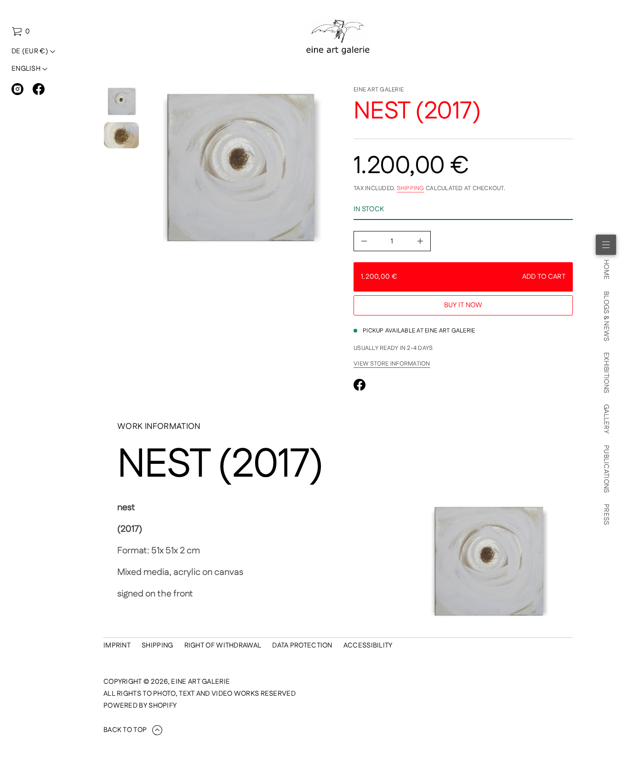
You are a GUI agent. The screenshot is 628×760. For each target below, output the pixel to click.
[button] (20, 32)
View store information (392, 364)
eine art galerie (379, 89)
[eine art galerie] (338, 37)
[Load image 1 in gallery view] (121, 101)
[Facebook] (38, 89)
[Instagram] (17, 89)
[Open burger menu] (606, 245)
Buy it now (463, 305)
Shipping (410, 188)
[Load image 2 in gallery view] (121, 135)
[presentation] (239, 168)
